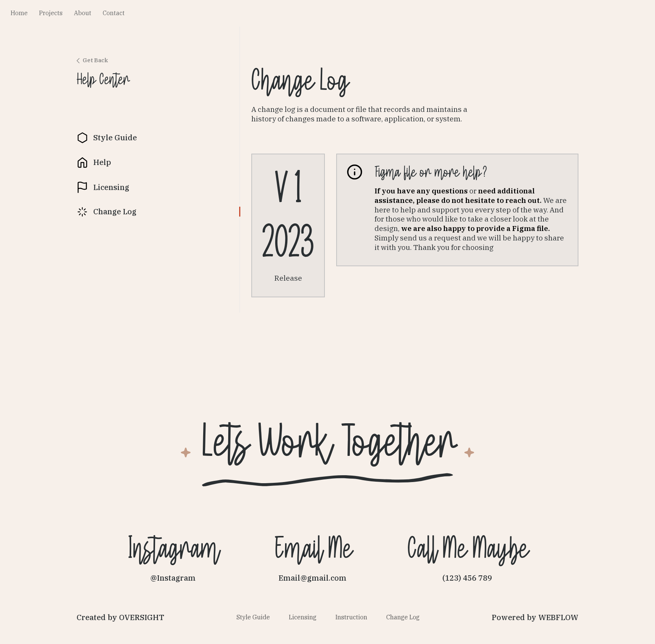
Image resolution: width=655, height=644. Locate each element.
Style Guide (253, 617)
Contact (114, 13)
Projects (51, 13)
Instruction (351, 617)
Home (19, 13)
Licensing (303, 617)
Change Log (403, 617)
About (82, 13)
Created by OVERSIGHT (120, 617)
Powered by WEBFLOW (535, 617)
